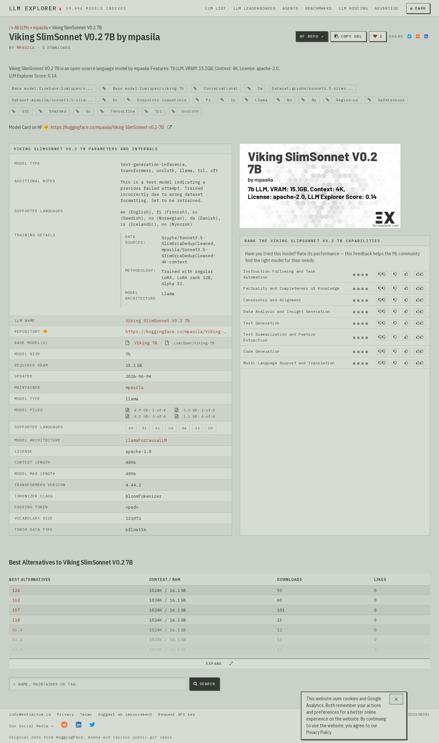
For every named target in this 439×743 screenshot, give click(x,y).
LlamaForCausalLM (146, 440)
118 (16, 619)
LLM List (215, 8)
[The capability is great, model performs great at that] (420, 274)
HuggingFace (69, 737)
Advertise (387, 8)
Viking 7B (145, 342)
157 (16, 609)
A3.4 (17, 639)
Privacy (65, 714)
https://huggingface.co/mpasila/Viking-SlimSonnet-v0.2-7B (107, 127)
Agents (290, 8)
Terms (86, 714)
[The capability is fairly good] (406, 274)
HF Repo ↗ (312, 36)
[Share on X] (409, 36)
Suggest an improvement (125, 714)
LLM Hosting (353, 8)
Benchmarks (318, 8)
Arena (94, 737)
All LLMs (21, 28)
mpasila (40, 28)
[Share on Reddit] (418, 36)
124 (16, 590)
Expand (216, 663)
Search (207, 683)
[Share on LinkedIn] (426, 36)
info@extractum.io (30, 714)
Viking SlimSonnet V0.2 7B (158, 320)
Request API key (176, 714)
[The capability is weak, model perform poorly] (382, 274)
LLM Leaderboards (254, 8)
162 (16, 600)
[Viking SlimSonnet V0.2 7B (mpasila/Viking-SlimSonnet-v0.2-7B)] (320, 185)
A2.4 (17, 649)
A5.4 (17, 629)
